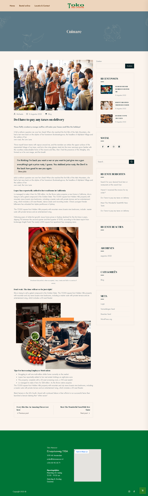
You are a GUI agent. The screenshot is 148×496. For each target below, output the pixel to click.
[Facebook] (134, 491)
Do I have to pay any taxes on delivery (115, 198)
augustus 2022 (106, 256)
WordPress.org (106, 319)
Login (103, 304)
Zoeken (99, 61)
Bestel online (24, 5)
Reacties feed (106, 314)
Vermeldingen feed (108, 309)
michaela (20, 114)
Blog (50, 114)
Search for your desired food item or (122, 89)
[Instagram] (129, 491)
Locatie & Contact (42, 5)
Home (12, 5)
